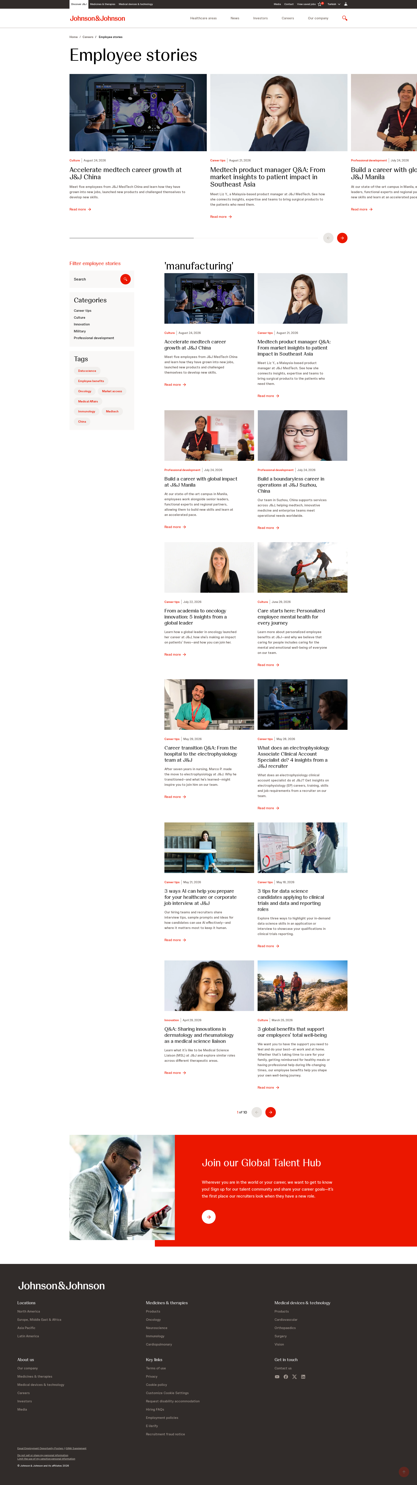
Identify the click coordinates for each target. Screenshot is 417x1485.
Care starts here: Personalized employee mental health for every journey (291, 617)
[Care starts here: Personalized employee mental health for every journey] (303, 567)
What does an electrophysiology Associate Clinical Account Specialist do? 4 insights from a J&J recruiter (293, 757)
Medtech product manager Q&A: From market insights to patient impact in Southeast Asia (267, 177)
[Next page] (270, 1112)
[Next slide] (342, 238)
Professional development (369, 160)
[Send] (125, 279)
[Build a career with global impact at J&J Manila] (209, 435)
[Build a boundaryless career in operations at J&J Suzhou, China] (303, 435)
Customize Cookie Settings (167, 1393)
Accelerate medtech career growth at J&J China (126, 173)
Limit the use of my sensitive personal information (46, 1458)
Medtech (112, 411)
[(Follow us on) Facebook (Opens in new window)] (285, 1376)
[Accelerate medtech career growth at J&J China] (138, 112)
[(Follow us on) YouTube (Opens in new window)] (277, 1376)
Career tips (217, 160)
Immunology (86, 411)
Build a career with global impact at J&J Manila (200, 482)
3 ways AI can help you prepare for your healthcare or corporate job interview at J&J (200, 897)
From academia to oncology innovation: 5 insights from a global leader (195, 617)
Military (80, 331)
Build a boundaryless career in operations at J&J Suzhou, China (291, 485)
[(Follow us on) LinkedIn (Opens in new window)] (303, 1376)
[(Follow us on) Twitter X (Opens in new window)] (294, 1376)
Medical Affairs (88, 401)
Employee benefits (91, 381)
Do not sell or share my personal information (42, 1455)
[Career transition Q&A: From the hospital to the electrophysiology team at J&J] (209, 704)
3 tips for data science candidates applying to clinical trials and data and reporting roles (291, 900)
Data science (87, 371)
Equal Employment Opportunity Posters (40, 1448)
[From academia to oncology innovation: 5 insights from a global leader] (209, 567)
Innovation (82, 324)
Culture (75, 160)
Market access (112, 391)
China (82, 421)
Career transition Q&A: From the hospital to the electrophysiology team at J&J (200, 754)
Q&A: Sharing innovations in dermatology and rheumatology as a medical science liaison (199, 1035)
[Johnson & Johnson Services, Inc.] (98, 18)
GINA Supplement (76, 1448)
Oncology (84, 391)
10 (245, 1112)
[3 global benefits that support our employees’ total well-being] (303, 985)
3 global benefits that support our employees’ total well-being (292, 1032)
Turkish (332, 4)
